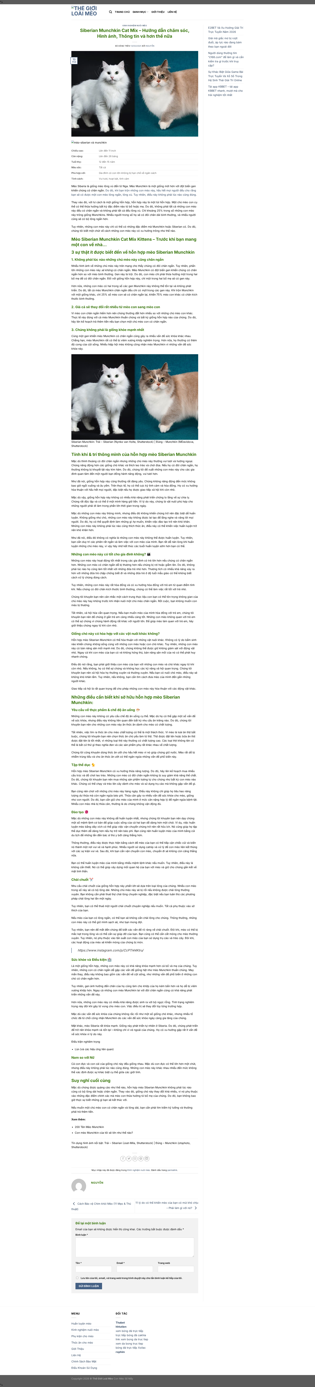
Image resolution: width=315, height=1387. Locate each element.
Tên (78, 1263)
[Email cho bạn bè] (135, 1158)
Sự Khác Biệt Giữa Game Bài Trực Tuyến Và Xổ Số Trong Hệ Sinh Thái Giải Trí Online (225, 76)
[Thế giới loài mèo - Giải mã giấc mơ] (87, 12)
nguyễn (150, 46)
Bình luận (81, 1234)
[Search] (110, 12)
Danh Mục (139, 11)
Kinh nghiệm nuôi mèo (135, 25)
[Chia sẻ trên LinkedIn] (146, 1158)
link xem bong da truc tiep (132, 1339)
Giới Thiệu (158, 11)
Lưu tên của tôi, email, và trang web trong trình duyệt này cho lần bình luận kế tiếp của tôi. (131, 1278)
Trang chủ (122, 11)
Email (121, 1263)
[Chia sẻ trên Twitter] (129, 1158)
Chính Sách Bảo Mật (83, 1361)
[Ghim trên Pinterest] (141, 1158)
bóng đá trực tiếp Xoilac (131, 1347)
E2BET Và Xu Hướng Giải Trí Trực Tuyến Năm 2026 (225, 30)
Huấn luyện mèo (81, 1323)
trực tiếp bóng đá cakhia (131, 1335)
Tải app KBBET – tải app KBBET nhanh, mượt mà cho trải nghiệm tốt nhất (225, 91)
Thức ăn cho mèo (82, 1342)
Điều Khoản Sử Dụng (84, 1367)
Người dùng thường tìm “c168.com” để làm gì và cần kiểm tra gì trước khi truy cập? (226, 59)
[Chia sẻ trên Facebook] (123, 1158)
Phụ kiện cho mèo (82, 1336)
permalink (172, 1170)
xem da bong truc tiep (129, 1343)
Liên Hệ (172, 11)
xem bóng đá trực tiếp (129, 1331)
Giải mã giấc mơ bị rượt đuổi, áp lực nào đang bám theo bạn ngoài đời (225, 42)
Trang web (164, 1263)
